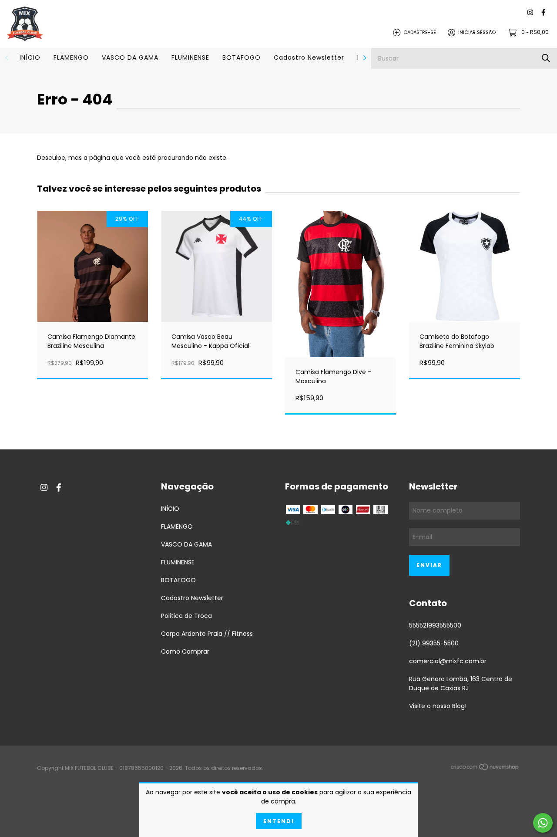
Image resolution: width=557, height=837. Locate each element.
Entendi (278, 821)
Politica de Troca (186, 615)
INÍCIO (30, 57)
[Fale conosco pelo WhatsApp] (543, 823)
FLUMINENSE (190, 57)
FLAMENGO (71, 57)
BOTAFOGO (241, 57)
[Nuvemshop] (485, 768)
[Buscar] (546, 58)
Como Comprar (185, 651)
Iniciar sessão (477, 32)
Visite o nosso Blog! (437, 706)
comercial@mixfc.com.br (448, 661)
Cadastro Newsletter (309, 57)
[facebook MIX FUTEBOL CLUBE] (543, 13)
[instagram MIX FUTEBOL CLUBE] (530, 13)
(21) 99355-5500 (434, 643)
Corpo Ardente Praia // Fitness (207, 633)
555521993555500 (435, 625)
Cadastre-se (419, 32)
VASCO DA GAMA (130, 57)
